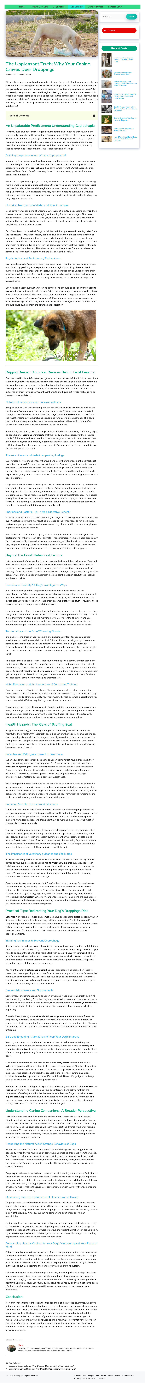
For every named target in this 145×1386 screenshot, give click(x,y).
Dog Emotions (59, 7)
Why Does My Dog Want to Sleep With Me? (124, 129)
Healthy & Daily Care (39, 7)
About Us (119, 1375)
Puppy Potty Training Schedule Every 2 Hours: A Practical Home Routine (125, 96)
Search (131, 17)
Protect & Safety (115, 7)
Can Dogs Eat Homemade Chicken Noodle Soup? (123, 73)
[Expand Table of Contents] (94, 115)
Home (22, 7)
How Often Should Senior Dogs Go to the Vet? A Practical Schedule (125, 139)
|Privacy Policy (80, 1378)
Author (9, 1340)
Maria (20, 1345)
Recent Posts (17, 1340)
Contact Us (129, 1375)
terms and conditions (97, 1378)
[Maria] (11, 1350)
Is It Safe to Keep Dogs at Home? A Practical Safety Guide (123, 60)
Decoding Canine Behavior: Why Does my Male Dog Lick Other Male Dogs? (41, 1366)
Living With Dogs (95, 7)
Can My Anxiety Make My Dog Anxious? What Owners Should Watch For (125, 109)
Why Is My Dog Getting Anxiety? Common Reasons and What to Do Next (125, 84)
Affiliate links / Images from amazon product (94, 1375)
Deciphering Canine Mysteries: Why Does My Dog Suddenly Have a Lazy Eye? (42, 1369)
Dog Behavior (77, 7)
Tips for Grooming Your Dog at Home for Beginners (125, 119)
